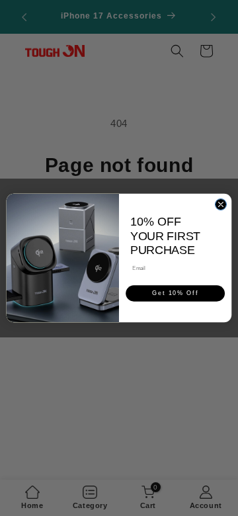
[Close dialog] (220, 204)
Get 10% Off (175, 293)
